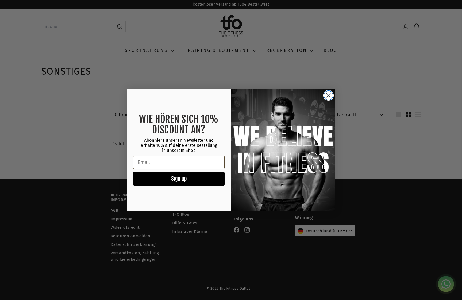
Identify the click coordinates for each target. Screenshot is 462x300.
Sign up (179, 178)
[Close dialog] (328, 95)
